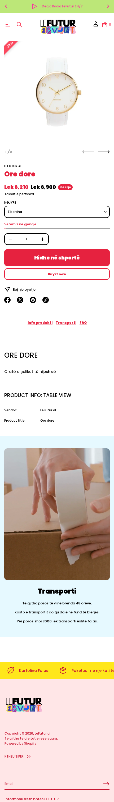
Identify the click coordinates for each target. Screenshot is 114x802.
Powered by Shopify (20, 743)
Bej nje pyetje (24, 289)
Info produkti (40, 322)
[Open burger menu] (8, 24)
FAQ (83, 322)
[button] (19, 24)
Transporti (66, 322)
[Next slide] (104, 152)
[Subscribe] (106, 784)
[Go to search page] (19, 24)
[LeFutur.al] (58, 24)
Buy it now (57, 274)
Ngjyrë (10, 202)
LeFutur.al (13, 166)
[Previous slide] (6, 6)
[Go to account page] (96, 26)
